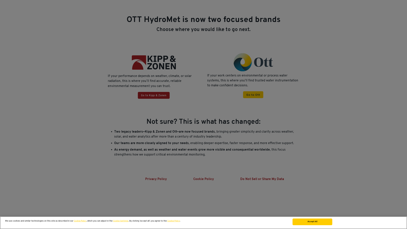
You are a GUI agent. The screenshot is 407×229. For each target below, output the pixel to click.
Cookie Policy (80, 221)
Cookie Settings (120, 221)
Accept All (312, 221)
